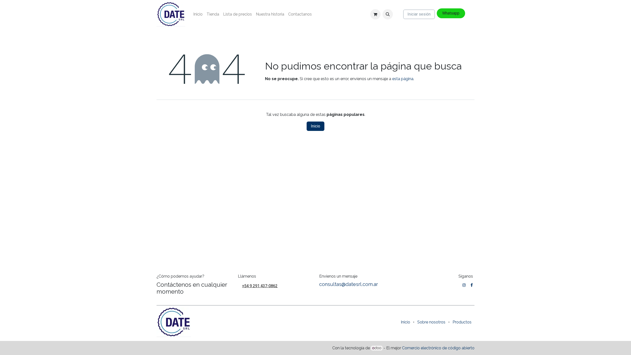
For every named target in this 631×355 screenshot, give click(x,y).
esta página (402, 78)
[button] (388, 14)
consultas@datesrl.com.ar (348, 284)
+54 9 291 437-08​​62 (260, 286)
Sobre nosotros (431, 322)
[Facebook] (472, 285)
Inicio (315, 126)
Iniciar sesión (419, 14)
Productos (462, 322)
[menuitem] (198, 14)
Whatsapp (450, 13)
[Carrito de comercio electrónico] (375, 14)
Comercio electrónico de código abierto (438, 348)
